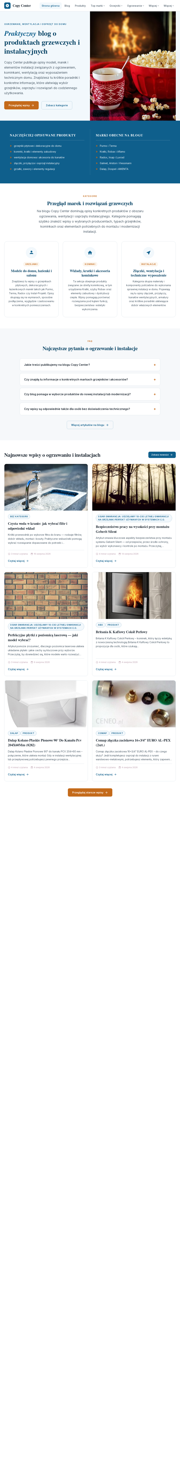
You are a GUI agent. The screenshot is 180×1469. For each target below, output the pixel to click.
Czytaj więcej (16, 560)
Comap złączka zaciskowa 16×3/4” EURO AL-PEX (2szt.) (133, 743)
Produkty (80, 5)
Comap (102, 733)
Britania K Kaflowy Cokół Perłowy (121, 631)
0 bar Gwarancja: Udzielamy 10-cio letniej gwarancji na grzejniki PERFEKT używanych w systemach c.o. (133, 518)
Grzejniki (115, 5)
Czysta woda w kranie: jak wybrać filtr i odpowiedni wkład (37, 526)
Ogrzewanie (134, 5)
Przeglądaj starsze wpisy (87, 792)
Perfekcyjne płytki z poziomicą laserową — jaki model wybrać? (43, 637)
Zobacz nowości (160, 454)
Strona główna (51, 5)
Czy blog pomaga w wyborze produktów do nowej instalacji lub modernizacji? (77, 394)
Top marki (97, 5)
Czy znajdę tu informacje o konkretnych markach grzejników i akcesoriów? (76, 379)
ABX (100, 625)
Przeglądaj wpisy (19, 105)
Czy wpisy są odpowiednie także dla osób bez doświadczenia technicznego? (77, 409)
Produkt (113, 625)
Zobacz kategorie (57, 105)
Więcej (153, 5)
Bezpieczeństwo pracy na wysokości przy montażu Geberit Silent (132, 529)
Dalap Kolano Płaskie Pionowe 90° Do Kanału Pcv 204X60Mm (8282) (45, 743)
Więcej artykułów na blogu (87, 424)
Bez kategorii (19, 516)
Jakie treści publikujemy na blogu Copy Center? (57, 364)
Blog (67, 5)
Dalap (14, 733)
